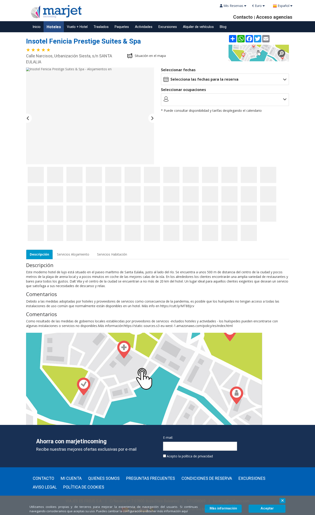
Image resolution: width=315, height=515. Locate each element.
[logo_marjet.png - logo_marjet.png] (54, 11)
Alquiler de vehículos (198, 27)
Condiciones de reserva (206, 478)
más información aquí (172, 511)
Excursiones (167, 27)
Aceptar (267, 508)
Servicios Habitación (112, 254)
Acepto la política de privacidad (190, 456)
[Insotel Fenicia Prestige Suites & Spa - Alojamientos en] (90, 116)
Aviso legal (45, 487)
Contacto (43, 478)
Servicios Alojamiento (73, 254)
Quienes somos (104, 478)
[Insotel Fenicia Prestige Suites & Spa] (259, 53)
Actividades (143, 27)
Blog (223, 27)
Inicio (37, 27)
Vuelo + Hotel (77, 27)
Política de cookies (83, 487)
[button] (29, 118)
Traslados (101, 27)
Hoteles (54, 26)
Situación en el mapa (150, 55)
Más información (223, 508)
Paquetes (122, 27)
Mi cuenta (71, 478)
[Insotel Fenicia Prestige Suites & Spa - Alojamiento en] (36, 175)
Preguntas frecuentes (150, 478)
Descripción (39, 254)
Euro (257, 5)
